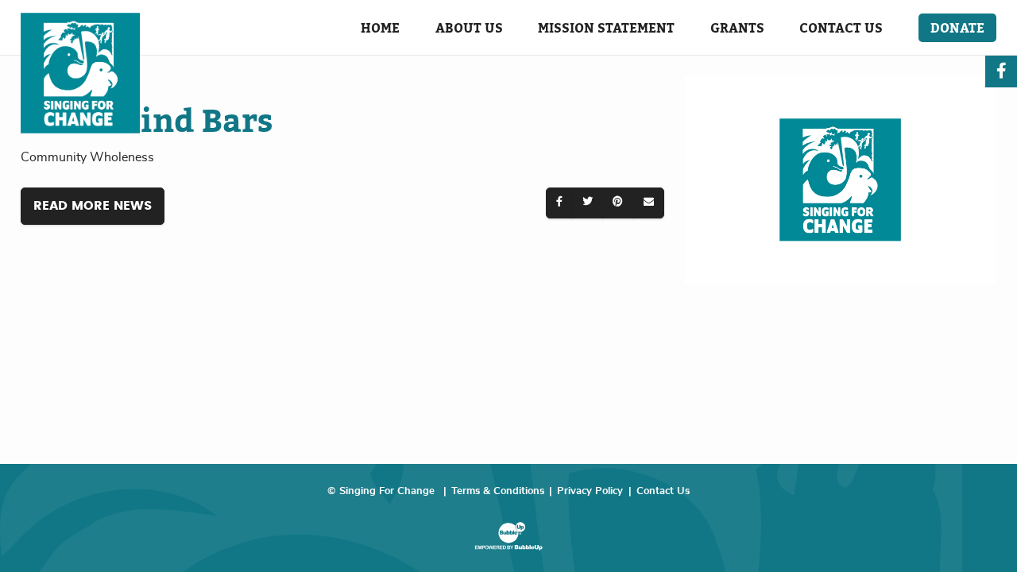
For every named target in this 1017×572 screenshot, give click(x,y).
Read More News (92, 205)
